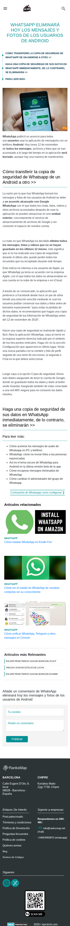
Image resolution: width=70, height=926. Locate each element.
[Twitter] (15, 886)
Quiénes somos (12, 845)
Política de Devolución (16, 828)
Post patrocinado (13, 816)
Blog (5, 851)
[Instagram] (7, 886)
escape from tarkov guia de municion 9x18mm (32, 674)
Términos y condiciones (17, 822)
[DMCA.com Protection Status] (17, 924)
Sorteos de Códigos (13, 857)
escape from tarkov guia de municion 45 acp (31, 661)
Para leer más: (15, 79)
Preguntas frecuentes (15, 834)
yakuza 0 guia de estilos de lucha (25, 667)
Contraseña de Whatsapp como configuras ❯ (37, 492)
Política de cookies (14, 839)
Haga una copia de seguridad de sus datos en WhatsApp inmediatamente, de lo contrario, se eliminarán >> (36, 68)
